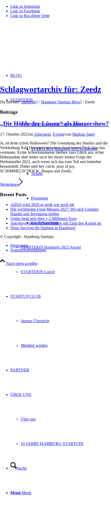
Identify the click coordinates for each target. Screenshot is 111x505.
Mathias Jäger (83, 134)
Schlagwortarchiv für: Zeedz (50, 89)
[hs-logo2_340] (38, 46)
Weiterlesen (9, 184)
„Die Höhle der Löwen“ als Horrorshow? (54, 123)
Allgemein (42, 134)
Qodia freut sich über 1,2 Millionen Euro (43, 218)
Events (58, 134)
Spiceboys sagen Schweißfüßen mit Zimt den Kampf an (55, 223)
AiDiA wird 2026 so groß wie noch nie (42, 204)
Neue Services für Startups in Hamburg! (43, 228)
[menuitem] (66, 247)
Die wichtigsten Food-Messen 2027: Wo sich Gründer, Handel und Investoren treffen (54, 211)
